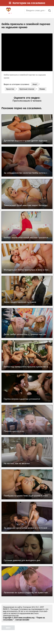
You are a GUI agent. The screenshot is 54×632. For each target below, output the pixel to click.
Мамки (42, 89)
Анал (35, 84)
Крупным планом (27, 89)
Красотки (10, 89)
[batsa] (12, 11)
